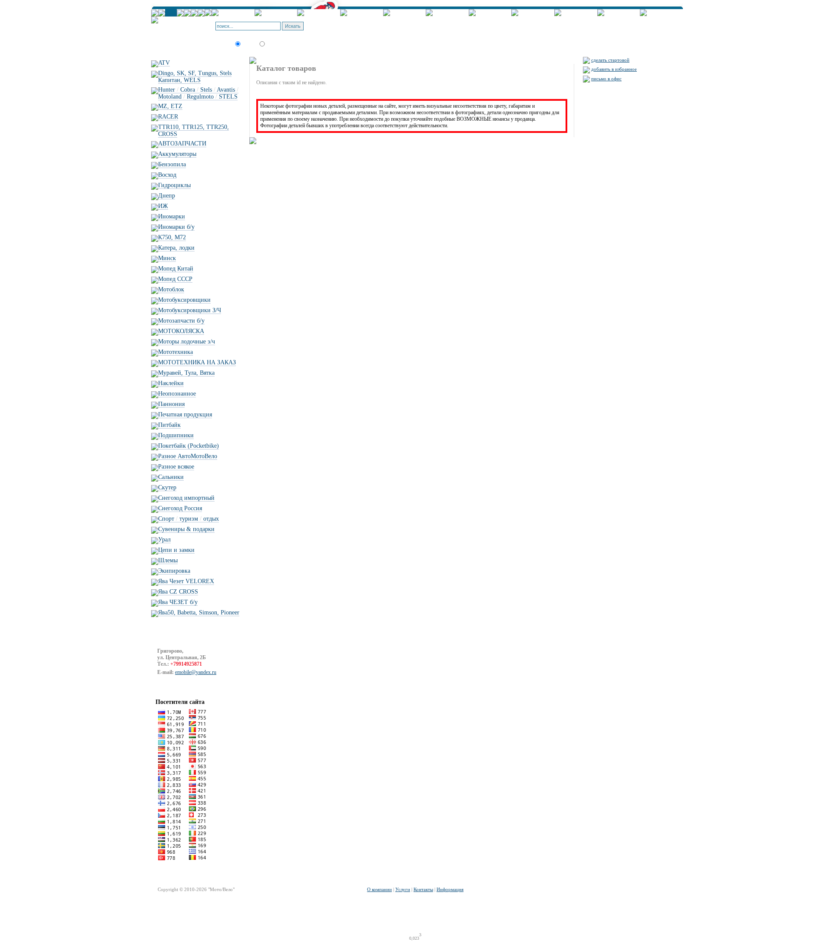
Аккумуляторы (177, 154)
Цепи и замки (176, 550)
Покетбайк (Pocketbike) (188, 445)
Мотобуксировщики (184, 300)
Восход (167, 175)
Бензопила (172, 164)
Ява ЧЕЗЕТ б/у (178, 602)
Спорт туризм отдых (188, 518)
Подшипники (176, 435)
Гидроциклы (174, 185)
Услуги (402, 889)
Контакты (423, 889)
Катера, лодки (176, 247)
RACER (168, 116)
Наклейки (171, 383)
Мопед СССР (175, 279)
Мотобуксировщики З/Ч (189, 310)
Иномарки (171, 216)
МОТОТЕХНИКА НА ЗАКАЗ (197, 362)
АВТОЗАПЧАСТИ (182, 143)
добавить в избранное (614, 69)
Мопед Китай (175, 268)
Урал (164, 539)
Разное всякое (176, 466)
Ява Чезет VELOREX (186, 581)
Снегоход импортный (186, 498)
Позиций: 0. (337, 28)
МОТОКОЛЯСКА (181, 331)
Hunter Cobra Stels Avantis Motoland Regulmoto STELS (198, 93)
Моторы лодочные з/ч (186, 341)
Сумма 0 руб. (368, 28)
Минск (167, 258)
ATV (164, 62)
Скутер (167, 487)
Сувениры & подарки (186, 529)
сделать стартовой (610, 60)
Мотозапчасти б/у (181, 320)
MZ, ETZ (170, 106)
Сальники (171, 477)
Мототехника (175, 352)
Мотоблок (171, 289)
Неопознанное (177, 393)
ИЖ (163, 206)
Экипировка (174, 571)
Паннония (171, 404)
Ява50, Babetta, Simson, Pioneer (198, 612)
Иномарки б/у (176, 227)
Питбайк (169, 425)
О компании (379, 889)
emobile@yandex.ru (195, 672)
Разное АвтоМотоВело (187, 456)
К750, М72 (172, 237)
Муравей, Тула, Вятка (186, 373)
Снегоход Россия (180, 508)
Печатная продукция (185, 414)
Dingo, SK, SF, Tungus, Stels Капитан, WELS (195, 76)
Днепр (166, 195)
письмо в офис (606, 78)
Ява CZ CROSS (178, 591)
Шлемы (168, 560)
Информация (450, 889)
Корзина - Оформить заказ (352, 23)
